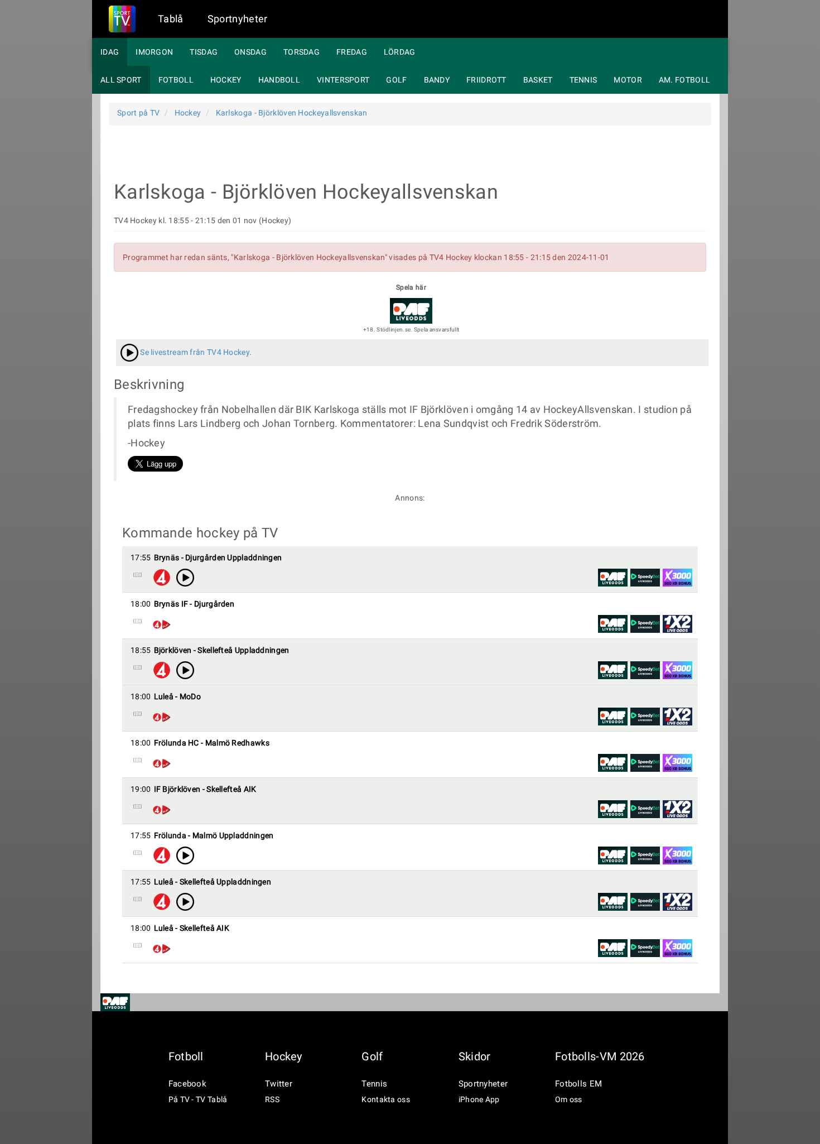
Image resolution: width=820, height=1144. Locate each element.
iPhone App (479, 1099)
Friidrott (486, 79)
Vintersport (343, 79)
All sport (121, 79)
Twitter (278, 1084)
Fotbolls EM (578, 1084)
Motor (628, 79)
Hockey (226, 79)
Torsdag (301, 51)
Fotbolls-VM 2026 (600, 1056)
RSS (272, 1099)
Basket (538, 79)
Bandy (437, 79)
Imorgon (154, 51)
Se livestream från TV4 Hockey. (195, 352)
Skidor (475, 1056)
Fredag (351, 51)
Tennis (583, 79)
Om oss (568, 1099)
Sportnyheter (238, 19)
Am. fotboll (684, 79)
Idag (109, 51)
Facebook (187, 1084)
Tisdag (204, 51)
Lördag (400, 51)
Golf (396, 79)
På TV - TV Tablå (198, 1099)
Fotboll (176, 79)
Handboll (279, 79)
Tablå (171, 19)
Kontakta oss (385, 1099)
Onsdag (250, 51)
